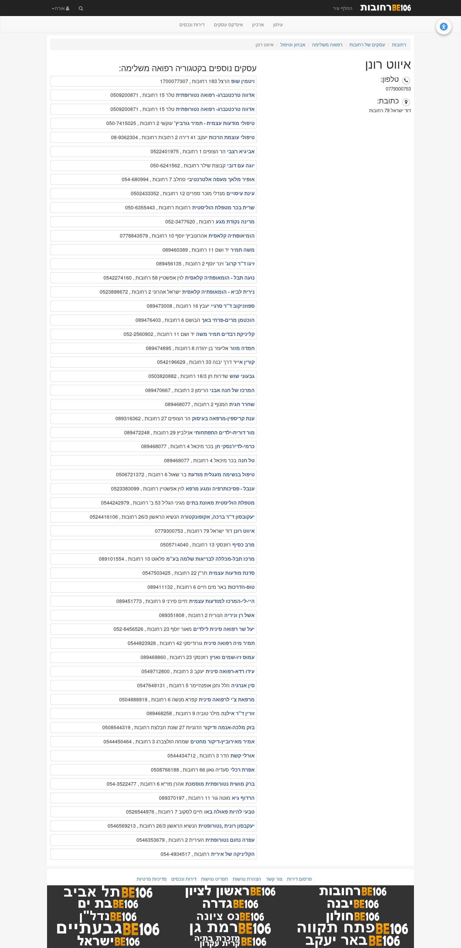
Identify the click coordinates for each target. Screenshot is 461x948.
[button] (60, 8)
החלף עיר (342, 8)
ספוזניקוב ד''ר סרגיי (233, 305)
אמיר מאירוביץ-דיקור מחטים (222, 741)
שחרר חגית (242, 404)
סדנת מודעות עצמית (232, 572)
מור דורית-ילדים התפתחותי (224, 432)
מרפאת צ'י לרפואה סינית (227, 699)
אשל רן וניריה (239, 615)
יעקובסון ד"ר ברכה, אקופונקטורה (218, 516)
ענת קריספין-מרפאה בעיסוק (223, 418)
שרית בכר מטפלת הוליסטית (223, 207)
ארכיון (258, 24)
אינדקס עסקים (228, 24)
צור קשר (274, 878)
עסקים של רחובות (367, 44)
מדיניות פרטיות (152, 878)
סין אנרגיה (243, 685)
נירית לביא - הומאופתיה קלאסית (218, 291)
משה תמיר (242, 249)
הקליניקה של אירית (233, 853)
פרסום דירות (299, 878)
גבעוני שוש (242, 376)
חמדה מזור (242, 348)
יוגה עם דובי (241, 165)
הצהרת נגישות (247, 878)
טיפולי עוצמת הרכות (232, 137)
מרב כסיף (243, 544)
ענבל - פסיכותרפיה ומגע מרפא (220, 488)
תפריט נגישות (214, 878)
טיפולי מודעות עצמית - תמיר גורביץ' (214, 123)
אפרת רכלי (242, 769)
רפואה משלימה (327, 44)
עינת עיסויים (240, 193)
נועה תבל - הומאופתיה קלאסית (220, 277)
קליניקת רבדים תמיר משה (225, 334)
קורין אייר (244, 361)
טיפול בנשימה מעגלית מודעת (221, 474)
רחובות (399, 44)
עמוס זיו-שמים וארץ (232, 657)
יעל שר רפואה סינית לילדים (224, 628)
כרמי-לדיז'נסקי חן (235, 446)
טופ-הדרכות (241, 586)
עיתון (278, 24)
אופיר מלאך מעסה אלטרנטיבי (221, 179)
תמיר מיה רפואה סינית (229, 643)
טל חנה (246, 460)
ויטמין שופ (243, 81)
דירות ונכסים (191, 24)
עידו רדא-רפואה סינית (230, 671)
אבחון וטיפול (292, 44)
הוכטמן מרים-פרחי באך (228, 319)
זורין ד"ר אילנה (238, 713)
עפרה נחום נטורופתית (230, 839)
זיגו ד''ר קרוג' (240, 263)
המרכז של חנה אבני (232, 390)
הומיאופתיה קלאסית (232, 235)
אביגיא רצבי (241, 151)
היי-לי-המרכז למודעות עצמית (222, 601)
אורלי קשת (242, 755)
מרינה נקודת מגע (235, 221)
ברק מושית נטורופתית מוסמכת (220, 783)
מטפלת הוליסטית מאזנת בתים (220, 502)
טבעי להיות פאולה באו (229, 811)
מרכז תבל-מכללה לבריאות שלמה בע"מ (210, 558)
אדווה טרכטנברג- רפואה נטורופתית (215, 94)
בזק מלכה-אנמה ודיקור (229, 727)
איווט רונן (244, 530)
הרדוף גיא (243, 797)
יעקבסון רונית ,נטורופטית (227, 825)
